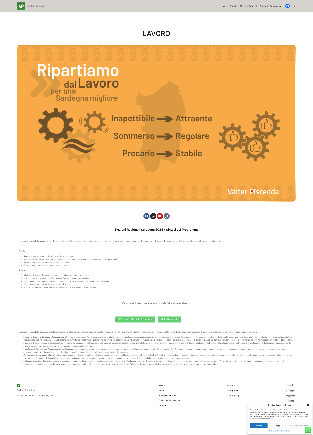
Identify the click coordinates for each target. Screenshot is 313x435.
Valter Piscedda (36, 6)
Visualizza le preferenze (298, 426)
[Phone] (167, 216)
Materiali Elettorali (167, 395)
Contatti (162, 405)
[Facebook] (287, 6)
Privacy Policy (285, 431)
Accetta (259, 426)
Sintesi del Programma (169, 400)
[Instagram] (294, 6)
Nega (277, 426)
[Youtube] (160, 216)
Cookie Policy (274, 431)
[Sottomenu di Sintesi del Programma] (281, 6)
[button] (308, 405)
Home (161, 390)
